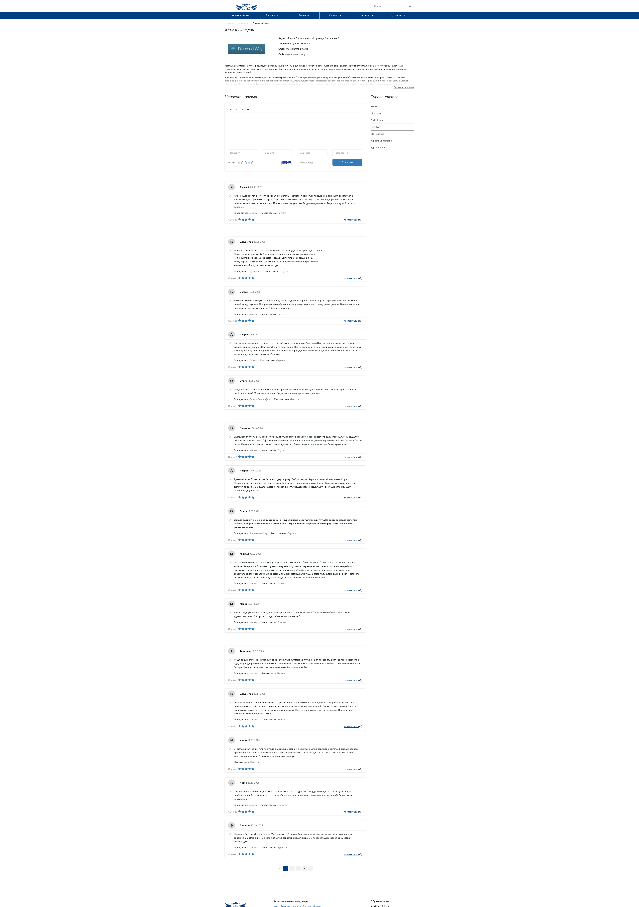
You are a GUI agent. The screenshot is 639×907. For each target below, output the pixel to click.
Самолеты (335, 15)
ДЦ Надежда (377, 134)
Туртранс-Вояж (379, 147)
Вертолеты (367, 15)
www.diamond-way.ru (296, 54)
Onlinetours (377, 120)
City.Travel (376, 113)
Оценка (231, 162)
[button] (231, 109)
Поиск (410, 6)
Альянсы (304, 15)
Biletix (374, 106)
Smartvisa (376, 127)
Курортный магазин (381, 140)
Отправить (347, 162)
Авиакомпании (240, 15)
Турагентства (398, 15)
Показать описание (404, 87)
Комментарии (351, 219)
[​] (295, 128)
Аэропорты (272, 15)
